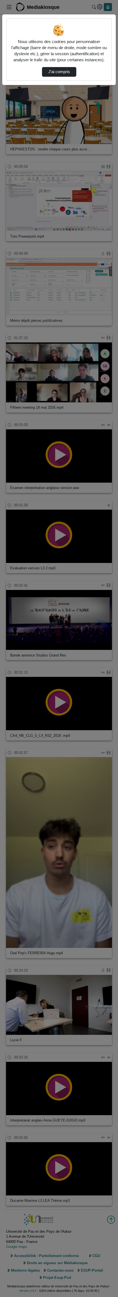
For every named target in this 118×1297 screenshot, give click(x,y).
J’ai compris (59, 72)
